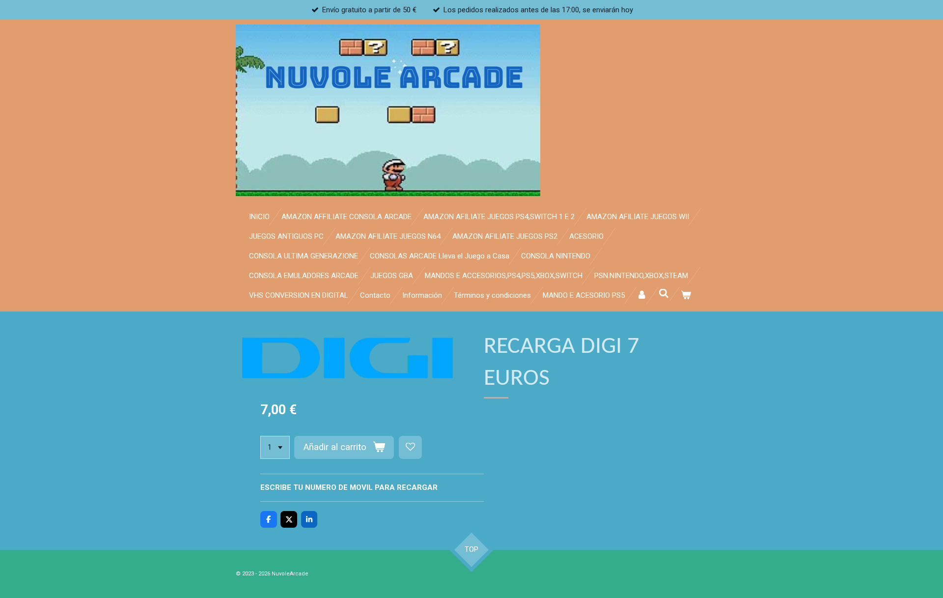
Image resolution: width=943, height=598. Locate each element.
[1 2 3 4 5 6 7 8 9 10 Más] (275, 447)
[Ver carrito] (686, 295)
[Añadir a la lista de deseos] (410, 447)
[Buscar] (664, 294)
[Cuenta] (642, 295)
